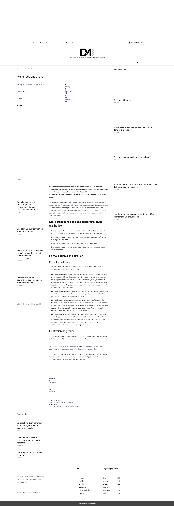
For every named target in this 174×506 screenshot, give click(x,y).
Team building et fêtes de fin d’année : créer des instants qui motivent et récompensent (30, 254)
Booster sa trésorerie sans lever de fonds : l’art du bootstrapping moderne (135, 185)
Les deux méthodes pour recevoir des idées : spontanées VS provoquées (134, 215)
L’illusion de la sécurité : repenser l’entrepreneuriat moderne (28, 440)
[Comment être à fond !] (135, 87)
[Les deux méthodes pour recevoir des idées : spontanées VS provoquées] (135, 201)
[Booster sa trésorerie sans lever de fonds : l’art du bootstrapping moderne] (135, 171)
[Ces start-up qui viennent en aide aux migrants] (30, 219)
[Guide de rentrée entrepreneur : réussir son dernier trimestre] (135, 114)
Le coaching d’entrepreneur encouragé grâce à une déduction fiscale (29, 425)
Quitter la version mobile (87, 503)
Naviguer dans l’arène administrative (61, 402)
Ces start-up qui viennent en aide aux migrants (30, 230)
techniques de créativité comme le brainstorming (79, 349)
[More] (87, 101)
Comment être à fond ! (124, 100)
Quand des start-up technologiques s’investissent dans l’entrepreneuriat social (27, 206)
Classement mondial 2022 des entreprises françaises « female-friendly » (29, 280)
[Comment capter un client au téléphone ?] (135, 144)
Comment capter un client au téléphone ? (132, 157)
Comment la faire (22, 69)
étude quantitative (68, 205)
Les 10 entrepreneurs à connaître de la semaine (64, 406)
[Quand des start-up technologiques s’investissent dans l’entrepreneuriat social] (30, 193)
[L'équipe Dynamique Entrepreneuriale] (23, 302)
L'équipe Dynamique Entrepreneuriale (31, 84)
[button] (138, 62)
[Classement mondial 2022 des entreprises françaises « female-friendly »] (30, 268)
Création (31, 69)
